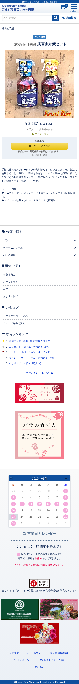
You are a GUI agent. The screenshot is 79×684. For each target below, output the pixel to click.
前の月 (12, 478)
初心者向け (9, 274)
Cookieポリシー (23, 660)
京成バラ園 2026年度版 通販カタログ (29, 341)
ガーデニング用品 (13, 247)
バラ (5, 240)
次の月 (66, 478)
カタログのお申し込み (15, 315)
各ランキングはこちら (38, 372)
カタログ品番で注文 (14, 323)
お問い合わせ (39, 667)
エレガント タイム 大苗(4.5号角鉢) (30, 346)
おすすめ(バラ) (11, 296)
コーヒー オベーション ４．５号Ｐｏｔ (32, 352)
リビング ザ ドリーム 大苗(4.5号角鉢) (32, 357)
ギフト (7, 289)
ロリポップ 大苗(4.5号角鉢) (25, 363)
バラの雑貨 (9, 254)
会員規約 (14, 652)
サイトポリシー (34, 652)
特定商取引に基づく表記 (52, 660)
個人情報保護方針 (60, 652)
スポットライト (11, 281)
